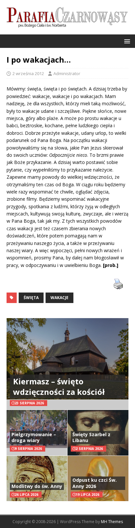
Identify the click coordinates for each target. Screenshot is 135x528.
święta (31, 297)
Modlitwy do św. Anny (36, 486)
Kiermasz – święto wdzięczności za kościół (59, 386)
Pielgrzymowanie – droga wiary (33, 437)
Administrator (66, 73)
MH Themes (112, 521)
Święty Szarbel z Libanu (91, 437)
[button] (126, 41)
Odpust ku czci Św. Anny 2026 (94, 483)
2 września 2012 (28, 73)
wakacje (59, 297)
